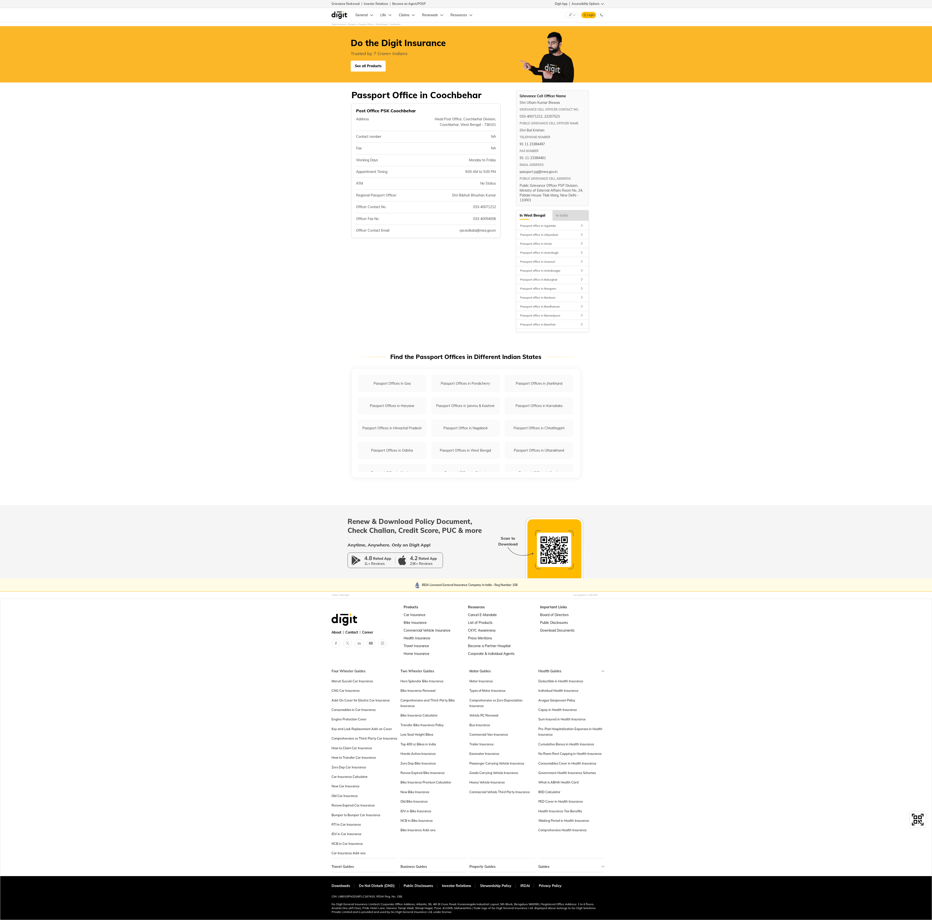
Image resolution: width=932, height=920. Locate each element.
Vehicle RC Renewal (483, 715)
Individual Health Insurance (558, 690)
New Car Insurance (345, 786)
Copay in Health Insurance (557, 710)
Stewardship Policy (495, 886)
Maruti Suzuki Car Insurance (352, 681)
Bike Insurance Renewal (417, 690)
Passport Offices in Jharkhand (539, 383)
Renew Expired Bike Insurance (422, 773)
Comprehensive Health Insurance (562, 830)
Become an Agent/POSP (409, 4)
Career (367, 632)
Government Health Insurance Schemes (567, 773)
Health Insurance (417, 638)
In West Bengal (532, 215)
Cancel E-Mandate (482, 615)
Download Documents (557, 630)
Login (590, 15)
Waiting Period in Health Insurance (563, 820)
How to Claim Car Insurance (352, 748)
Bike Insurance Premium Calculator (425, 782)
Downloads (341, 886)
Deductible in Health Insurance (560, 681)
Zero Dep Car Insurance (349, 767)
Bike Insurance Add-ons (417, 830)
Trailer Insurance (481, 744)
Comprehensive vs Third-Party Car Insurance (364, 738)
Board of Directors (554, 615)
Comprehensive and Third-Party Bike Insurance (427, 703)
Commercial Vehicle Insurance (427, 630)
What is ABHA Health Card (558, 782)
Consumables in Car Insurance (354, 710)
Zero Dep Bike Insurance (418, 763)
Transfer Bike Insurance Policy (422, 725)
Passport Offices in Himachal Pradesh (392, 428)
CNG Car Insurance (346, 690)
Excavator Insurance (484, 754)
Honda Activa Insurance (418, 754)
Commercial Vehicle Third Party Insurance (499, 792)
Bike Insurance (415, 622)
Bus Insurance (479, 725)
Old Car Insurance (345, 796)
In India (562, 215)
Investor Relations (376, 4)
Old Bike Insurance (414, 801)
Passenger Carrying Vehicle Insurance (496, 763)
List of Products (480, 622)
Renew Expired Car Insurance (353, 805)
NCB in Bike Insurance (416, 820)
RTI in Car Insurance (346, 824)
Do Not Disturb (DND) (377, 886)
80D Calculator (549, 792)
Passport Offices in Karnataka (539, 406)
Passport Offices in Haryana (392, 406)
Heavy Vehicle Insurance (487, 782)
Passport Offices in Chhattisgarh (539, 428)
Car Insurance (414, 615)
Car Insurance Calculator (350, 777)
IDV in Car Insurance (346, 834)
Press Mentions (480, 638)
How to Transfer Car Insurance (354, 757)
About (336, 632)
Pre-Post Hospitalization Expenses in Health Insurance (570, 731)
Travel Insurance (416, 646)
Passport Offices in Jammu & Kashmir (465, 406)
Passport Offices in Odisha (392, 450)
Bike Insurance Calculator (419, 715)
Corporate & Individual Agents (491, 653)
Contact (351, 632)
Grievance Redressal (346, 4)
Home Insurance (416, 653)
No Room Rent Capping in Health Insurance (570, 754)
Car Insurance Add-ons (349, 853)
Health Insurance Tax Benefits (560, 811)
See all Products (368, 66)
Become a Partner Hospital (489, 646)
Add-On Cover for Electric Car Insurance (361, 700)
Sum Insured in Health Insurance (562, 719)
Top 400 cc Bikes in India (418, 744)
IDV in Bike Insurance (415, 811)
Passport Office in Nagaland (465, 428)
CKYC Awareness (482, 630)
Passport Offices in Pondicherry (465, 383)
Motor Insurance (481, 681)
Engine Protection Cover (349, 719)
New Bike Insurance (414, 792)
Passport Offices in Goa (392, 383)
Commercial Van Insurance (488, 734)
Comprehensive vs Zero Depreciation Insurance (496, 703)
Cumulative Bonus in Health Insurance (566, 744)
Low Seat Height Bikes (416, 734)
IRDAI (525, 886)
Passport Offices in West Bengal (465, 450)
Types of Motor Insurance (487, 690)
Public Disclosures (554, 622)
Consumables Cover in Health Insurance (567, 763)
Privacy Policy (550, 886)
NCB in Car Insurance (347, 844)
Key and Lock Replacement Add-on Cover (362, 729)
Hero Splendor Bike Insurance (421, 681)
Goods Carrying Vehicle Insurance (493, 773)
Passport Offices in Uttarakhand (539, 450)
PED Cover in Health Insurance (560, 801)
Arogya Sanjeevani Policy (556, 700)
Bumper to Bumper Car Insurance (356, 815)
